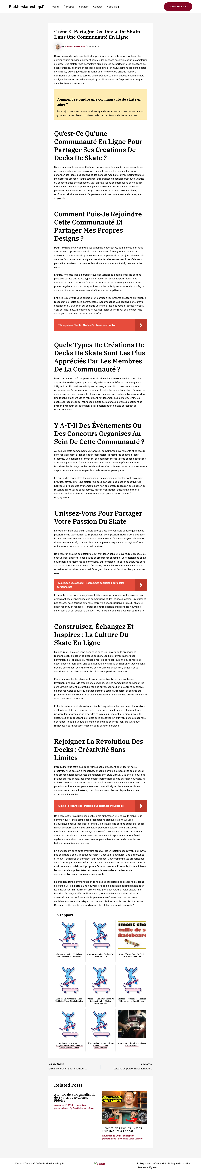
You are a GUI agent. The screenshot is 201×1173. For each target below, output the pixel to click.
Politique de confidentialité (151, 1163)
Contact (97, 6)
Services (84, 6)
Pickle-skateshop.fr (27, 6)
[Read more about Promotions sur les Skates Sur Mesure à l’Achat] (124, 1107)
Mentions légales (147, 1167)
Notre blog (113, 6)
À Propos (69, 6)
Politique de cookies (179, 1163)
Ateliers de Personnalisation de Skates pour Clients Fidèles (76, 1097)
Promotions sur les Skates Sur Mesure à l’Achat (122, 1129)
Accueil (55, 6)
